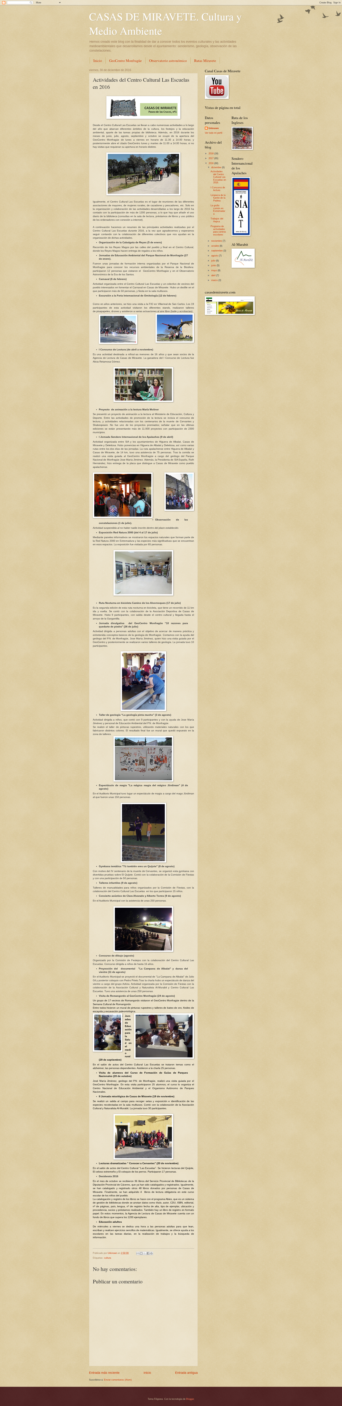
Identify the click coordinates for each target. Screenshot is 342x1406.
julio (213, 260)
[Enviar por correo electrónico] (138, 1253)
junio (214, 265)
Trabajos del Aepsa (217, 220)
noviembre (217, 241)
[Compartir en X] (144, 1253)
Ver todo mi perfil (213, 133)
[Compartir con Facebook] (148, 1253)
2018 (211, 153)
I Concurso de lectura (218, 188)
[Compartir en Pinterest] (151, 1253)
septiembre (217, 250)
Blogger (190, 1399)
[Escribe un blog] (141, 1253)
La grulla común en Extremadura (218, 209)
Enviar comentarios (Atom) (118, 1379)
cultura (107, 1258)
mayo (214, 270)
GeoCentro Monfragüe (125, 60)
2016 (211, 163)
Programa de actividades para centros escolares (218, 230)
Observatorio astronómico (168, 60)
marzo (214, 280)
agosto (215, 255)
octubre (215, 246)
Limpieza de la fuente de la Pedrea (218, 198)
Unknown (213, 128)
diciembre (216, 167)
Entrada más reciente (104, 1373)
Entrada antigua (186, 1373)
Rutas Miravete (205, 60)
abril (213, 275)
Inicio (97, 60)
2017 (211, 158)
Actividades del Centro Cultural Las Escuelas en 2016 (218, 177)
